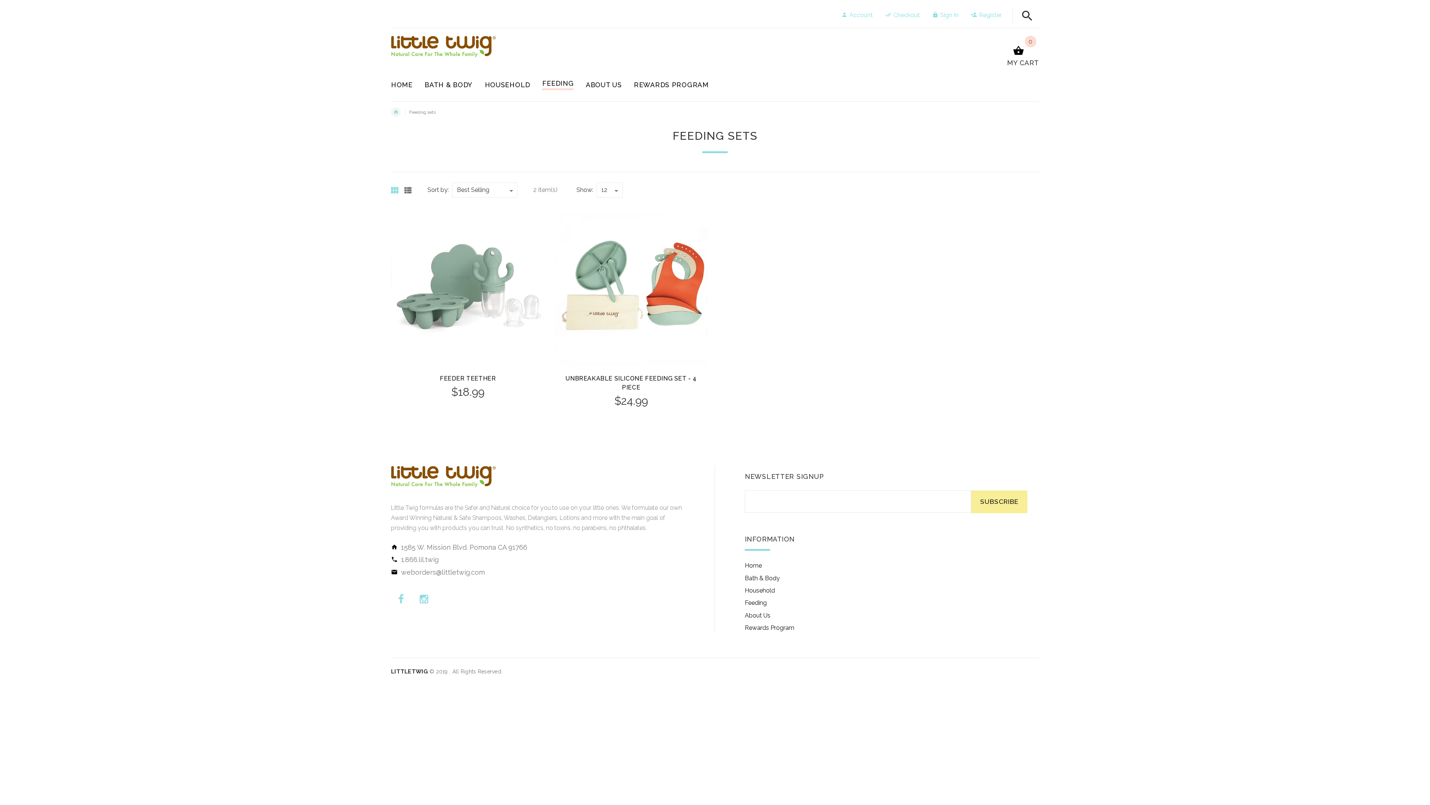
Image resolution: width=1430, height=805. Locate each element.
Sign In (949, 15)
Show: (584, 189)
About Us (757, 615)
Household (760, 590)
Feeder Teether (468, 378)
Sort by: (438, 189)
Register (990, 15)
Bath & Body (762, 578)
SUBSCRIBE (999, 501)
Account (861, 15)
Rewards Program (769, 627)
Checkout (906, 15)
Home (753, 565)
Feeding (756, 602)
